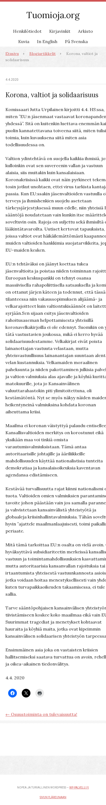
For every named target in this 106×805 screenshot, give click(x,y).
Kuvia (23, 41)
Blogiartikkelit (42, 53)
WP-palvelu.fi (79, 787)
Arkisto (85, 31)
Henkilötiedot (27, 31)
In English (47, 41)
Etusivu (12, 53)
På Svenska (76, 41)
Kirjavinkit (59, 31)
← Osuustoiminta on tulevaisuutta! (41, 714)
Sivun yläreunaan (53, 797)
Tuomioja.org (53, 15)
